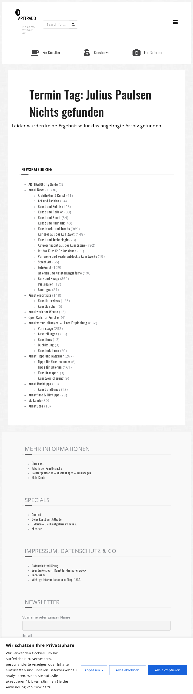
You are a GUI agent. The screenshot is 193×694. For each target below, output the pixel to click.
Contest (36, 514)
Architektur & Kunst (51, 195)
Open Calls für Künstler (44, 317)
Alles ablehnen (127, 670)
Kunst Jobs (35, 405)
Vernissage (45, 328)
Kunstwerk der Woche (43, 311)
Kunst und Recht (49, 217)
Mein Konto (38, 477)
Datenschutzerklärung (45, 566)
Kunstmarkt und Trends (54, 228)
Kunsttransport (48, 372)
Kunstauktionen (48, 350)
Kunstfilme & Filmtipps (43, 394)
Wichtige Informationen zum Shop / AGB (56, 580)
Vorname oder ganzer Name (46, 617)
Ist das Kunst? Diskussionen (57, 250)
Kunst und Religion (51, 211)
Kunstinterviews (49, 300)
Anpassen (92, 670)
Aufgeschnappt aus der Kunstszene (61, 245)
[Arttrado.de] (25, 15)
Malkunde (34, 400)
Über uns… (38, 463)
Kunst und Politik (49, 206)
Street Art (45, 261)
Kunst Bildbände (49, 389)
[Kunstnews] (96, 44)
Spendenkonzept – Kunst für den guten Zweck (59, 570)
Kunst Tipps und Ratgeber (46, 355)
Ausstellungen (47, 333)
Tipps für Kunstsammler (54, 361)
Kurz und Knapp (48, 278)
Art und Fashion (48, 200)
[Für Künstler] (45, 44)
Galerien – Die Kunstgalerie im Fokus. (54, 524)
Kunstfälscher (47, 306)
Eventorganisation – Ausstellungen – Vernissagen (61, 473)
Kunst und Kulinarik (51, 222)
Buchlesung (46, 344)
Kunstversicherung (51, 378)
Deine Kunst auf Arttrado (47, 519)
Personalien (45, 284)
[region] (96, 666)
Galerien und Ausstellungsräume (60, 272)
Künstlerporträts (39, 295)
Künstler (37, 529)
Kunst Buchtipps (39, 383)
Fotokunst (44, 267)
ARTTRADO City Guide (43, 184)
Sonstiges (44, 289)
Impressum (38, 575)
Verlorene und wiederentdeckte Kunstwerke (67, 256)
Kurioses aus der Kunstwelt (56, 234)
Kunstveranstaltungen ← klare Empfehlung (57, 322)
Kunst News (36, 189)
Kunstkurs (45, 339)
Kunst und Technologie (53, 239)
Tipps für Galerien (50, 367)
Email (27, 635)
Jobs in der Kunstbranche (47, 468)
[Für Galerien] (147, 44)
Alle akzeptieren (167, 670)
